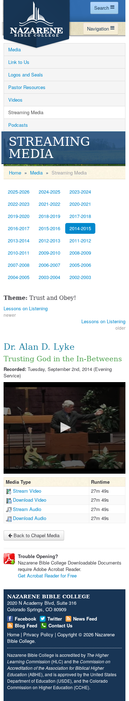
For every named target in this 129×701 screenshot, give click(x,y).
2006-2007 (49, 264)
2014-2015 (80, 228)
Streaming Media (25, 112)
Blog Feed (26, 625)
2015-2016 (49, 228)
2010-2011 (18, 252)
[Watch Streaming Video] (8, 490)
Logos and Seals (25, 74)
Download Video (29, 499)
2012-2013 (49, 240)
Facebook (25, 618)
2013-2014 (18, 240)
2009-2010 (49, 252)
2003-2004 (49, 277)
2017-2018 (80, 216)
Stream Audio (27, 509)
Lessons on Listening (26, 308)
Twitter (54, 618)
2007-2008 (18, 264)
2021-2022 (49, 203)
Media (14, 49)
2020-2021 (80, 203)
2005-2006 (80, 264)
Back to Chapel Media (35, 535)
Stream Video (27, 490)
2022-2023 (18, 203)
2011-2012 (80, 240)
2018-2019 (49, 216)
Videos (15, 99)
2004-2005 (18, 277)
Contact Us (60, 625)
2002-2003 (80, 277)
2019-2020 (18, 216)
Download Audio (29, 518)
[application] (64, 428)
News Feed (85, 618)
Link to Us (18, 62)
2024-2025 (49, 191)
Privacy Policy (38, 634)
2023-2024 (80, 191)
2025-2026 (18, 191)
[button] (64, 427)
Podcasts (18, 124)
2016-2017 (18, 228)
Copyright (67, 634)
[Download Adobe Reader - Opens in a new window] (9, 559)
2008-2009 (80, 252)
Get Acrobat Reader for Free (47, 575)
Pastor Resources (27, 87)
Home (15, 172)
